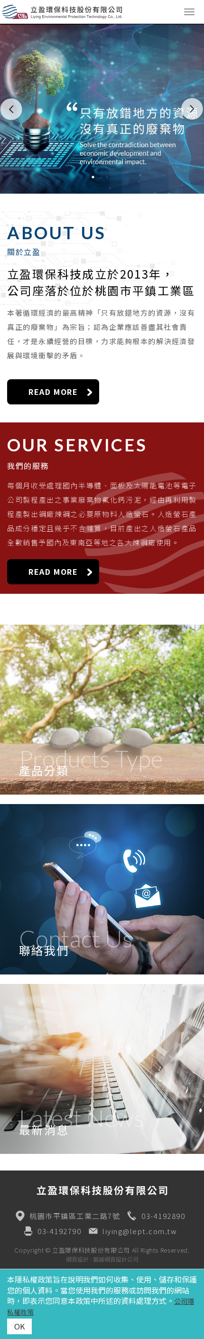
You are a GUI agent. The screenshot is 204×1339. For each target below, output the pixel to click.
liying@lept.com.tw (139, 1231)
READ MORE (53, 391)
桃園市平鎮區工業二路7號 (74, 1216)
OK (19, 1326)
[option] (102, 109)
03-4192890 (163, 1216)
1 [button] (95, 177)
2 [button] (109, 177)
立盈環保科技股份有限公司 (97, 12)
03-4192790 (59, 1231)
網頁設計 (77, 1259)
